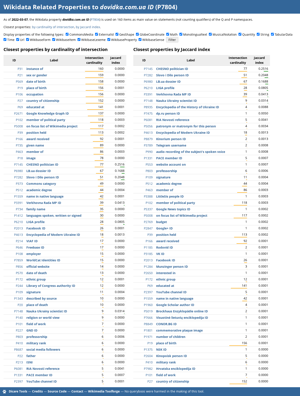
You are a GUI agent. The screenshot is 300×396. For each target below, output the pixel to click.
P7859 (18, 260)
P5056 (148, 126)
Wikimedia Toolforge (104, 391)
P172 (19, 279)
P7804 (95, 19)
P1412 (18, 215)
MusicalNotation (225, 34)
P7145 (18, 164)
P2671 (18, 113)
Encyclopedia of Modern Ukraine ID (53, 235)
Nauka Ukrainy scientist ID (46, 311)
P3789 (148, 145)
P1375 (148, 349)
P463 (19, 152)
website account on (171, 164)
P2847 (148, 228)
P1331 (18, 375)
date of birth (35, 81)
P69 (20, 107)
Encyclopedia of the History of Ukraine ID (187, 107)
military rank (36, 343)
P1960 (148, 305)
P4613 (18, 235)
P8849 (148, 324)
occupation (34, 94)
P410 (19, 343)
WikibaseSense (153, 40)
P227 (19, 330)
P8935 (148, 107)
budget (161, 222)
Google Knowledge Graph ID (47, 113)
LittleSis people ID (170, 196)
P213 (19, 362)
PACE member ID (39, 375)
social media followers (43, 349)
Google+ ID (164, 228)
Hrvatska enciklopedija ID (175, 369)
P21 (20, 75)
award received (37, 139)
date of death (36, 273)
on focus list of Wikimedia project (52, 126)
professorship (36, 337)
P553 (149, 164)
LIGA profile (35, 222)
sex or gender (36, 75)
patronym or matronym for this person (186, 126)
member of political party (45, 120)
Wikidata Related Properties (47, 7)
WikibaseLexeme (93, 40)
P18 (20, 158)
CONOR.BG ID (166, 324)
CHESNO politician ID (42, 164)
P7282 (18, 177)
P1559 (18, 196)
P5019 (148, 311)
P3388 (148, 196)
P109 (19, 292)
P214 (19, 241)
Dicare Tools (18, 391)
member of (34, 152)
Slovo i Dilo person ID (42, 177)
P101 (19, 324)
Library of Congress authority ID (50, 286)
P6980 (18, 171)
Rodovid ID (164, 247)
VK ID (160, 254)
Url (22, 40)
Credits (37, 391)
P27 (20, 101)
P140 (19, 317)
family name (35, 209)
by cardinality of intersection (53, 27)
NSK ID (161, 349)
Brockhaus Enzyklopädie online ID (182, 311)
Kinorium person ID (171, 139)
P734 (19, 209)
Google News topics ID (173, 209)
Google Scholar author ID (175, 305)
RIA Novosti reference (43, 369)
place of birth (36, 88)
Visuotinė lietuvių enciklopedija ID (182, 317)
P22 (20, 356)
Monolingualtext (195, 34)
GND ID (31, 330)
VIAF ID (32, 241)
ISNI (29, 362)
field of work (36, 324)
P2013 (18, 228)
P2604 (148, 356)
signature (33, 292)
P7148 (18, 311)
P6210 (18, 222)
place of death (37, 305)
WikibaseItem (66, 40)
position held (36, 132)
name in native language (44, 196)
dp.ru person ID (168, 113)
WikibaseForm (40, 40)
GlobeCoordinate (152, 34)
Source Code (57, 391)
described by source (41, 298)
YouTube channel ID (41, 381)
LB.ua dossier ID (38, 171)
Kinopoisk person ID (171, 356)
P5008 (18, 126)
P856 (19, 266)
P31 (20, 69)
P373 (19, 184)
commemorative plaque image (179, 330)
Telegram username (171, 145)
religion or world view (43, 317)
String (264, 34)
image (31, 158)
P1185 (148, 247)
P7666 (148, 317)
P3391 (18, 203)
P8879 (148, 139)
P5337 (148, 209)
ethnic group (36, 279)
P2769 (148, 222)
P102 (19, 120)
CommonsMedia (81, 34)
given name (35, 145)
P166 (19, 139)
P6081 (18, 369)
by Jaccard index (88, 27)
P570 (19, 273)
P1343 (18, 298)
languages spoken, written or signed (53, 215)
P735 (19, 145)
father (31, 356)
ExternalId (106, 34)
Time (10, 40)
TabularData (284, 34)
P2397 (18, 381)
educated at (35, 107)
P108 (19, 254)
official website (37, 266)
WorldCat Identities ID (43, 260)
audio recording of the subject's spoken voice (190, 152)
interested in (165, 273)
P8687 (18, 349)
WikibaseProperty (124, 40)
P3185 (148, 254)
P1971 (148, 337)
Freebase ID (35, 247)
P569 (19, 81)
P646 (19, 247)
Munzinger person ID (172, 266)
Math (174, 34)
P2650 (148, 273)
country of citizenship (42, 101)
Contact (77, 391)
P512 (19, 190)
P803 (19, 337)
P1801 (148, 330)
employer (33, 254)
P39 (20, 132)
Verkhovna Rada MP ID (43, 203)
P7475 (148, 113)
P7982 (148, 369)
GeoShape (126, 34)
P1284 (148, 266)
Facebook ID (35, 228)
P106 (19, 94)
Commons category (41, 184)
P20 (20, 305)
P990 (149, 152)
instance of (34, 69)
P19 (20, 88)
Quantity (248, 34)
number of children (170, 337)
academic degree (39, 190)
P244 (19, 286)
